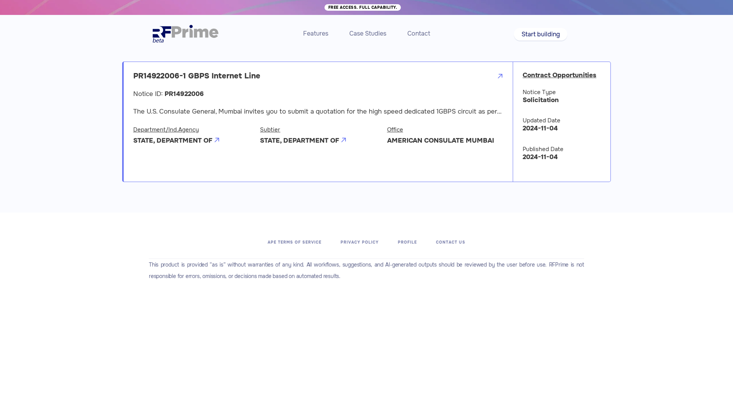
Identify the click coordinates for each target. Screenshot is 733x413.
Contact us (450, 242)
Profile (407, 242)
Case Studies (367, 33)
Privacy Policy (360, 242)
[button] (540, 34)
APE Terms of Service (294, 242)
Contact (418, 33)
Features (315, 33)
